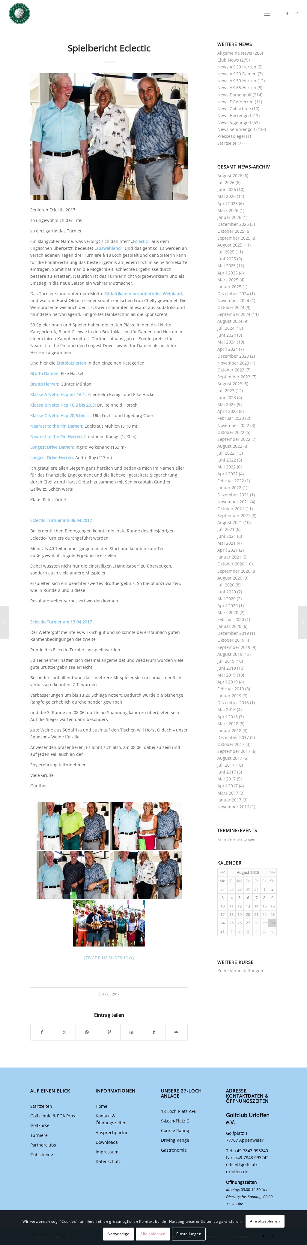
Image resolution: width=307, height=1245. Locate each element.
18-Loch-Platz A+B (179, 1111)
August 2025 (229, 245)
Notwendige (119, 1233)
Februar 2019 (230, 689)
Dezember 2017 (233, 737)
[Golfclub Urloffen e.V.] (19, 13)
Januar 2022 (229, 487)
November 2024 (233, 300)
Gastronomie (174, 1150)
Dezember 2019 (233, 633)
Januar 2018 (229, 730)
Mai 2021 (226, 543)
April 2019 (227, 682)
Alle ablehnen (152, 1233)
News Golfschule (234, 108)
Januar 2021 (229, 557)
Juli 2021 (225, 529)
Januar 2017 (229, 800)
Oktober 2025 (230, 231)
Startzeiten (41, 1106)
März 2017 (227, 793)
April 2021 (227, 550)
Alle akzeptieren (265, 1221)
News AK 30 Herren (236, 67)
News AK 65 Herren (236, 87)
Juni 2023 (226, 397)
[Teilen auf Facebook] (42, 1032)
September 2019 (233, 647)
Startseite (227, 143)
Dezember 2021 (233, 495)
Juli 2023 (225, 390)
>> (272, 872)
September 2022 (233, 439)
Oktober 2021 (230, 508)
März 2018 (227, 723)
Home (101, 1106)
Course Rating (175, 1130)
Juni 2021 (226, 536)
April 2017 (227, 786)
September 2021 (233, 515)
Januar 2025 (229, 286)
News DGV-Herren (235, 102)
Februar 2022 (230, 480)
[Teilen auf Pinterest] (109, 1032)
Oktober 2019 (230, 640)
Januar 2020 (229, 626)
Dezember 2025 (233, 224)
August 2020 (229, 578)
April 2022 (227, 474)
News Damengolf (234, 95)
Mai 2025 (226, 265)
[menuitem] (267, 13)
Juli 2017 (225, 765)
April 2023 (227, 411)
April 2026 (227, 203)
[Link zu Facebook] (287, 13)
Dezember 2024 (233, 293)
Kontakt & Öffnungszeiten (111, 1119)
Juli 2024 (225, 328)
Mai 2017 (226, 779)
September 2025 (233, 238)
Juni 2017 (226, 772)
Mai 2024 (226, 342)
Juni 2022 (226, 460)
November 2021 (233, 501)
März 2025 (227, 280)
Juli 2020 (225, 585)
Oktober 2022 (230, 432)
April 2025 (227, 273)
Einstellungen (188, 1233)
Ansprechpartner (113, 1132)
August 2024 (229, 321)
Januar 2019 (229, 695)
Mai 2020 (226, 598)
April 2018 (227, 716)
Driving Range (175, 1140)
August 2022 (229, 446)
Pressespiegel (231, 136)
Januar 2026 (229, 217)
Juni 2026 (226, 189)
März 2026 (227, 210)
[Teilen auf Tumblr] (154, 1032)
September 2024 (233, 314)
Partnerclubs (43, 1145)
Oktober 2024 (230, 307)
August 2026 (229, 175)
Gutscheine (41, 1154)
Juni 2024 (226, 335)
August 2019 (229, 654)
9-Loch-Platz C (175, 1121)
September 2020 (233, 571)
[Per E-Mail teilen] (176, 1032)
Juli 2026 (225, 182)
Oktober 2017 (230, 744)
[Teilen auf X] (64, 1032)
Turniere (39, 1135)
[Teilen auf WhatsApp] (87, 1032)
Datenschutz (108, 1161)
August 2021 (229, 522)
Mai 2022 (226, 467)
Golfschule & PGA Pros (52, 1116)
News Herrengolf (234, 115)
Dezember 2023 (233, 356)
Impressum (107, 1152)
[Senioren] (109, 136)
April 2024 (227, 349)
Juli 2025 (225, 252)
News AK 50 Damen (237, 74)
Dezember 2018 (233, 702)
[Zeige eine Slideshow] (109, 957)
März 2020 (227, 612)
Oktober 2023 (230, 370)
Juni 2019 (226, 668)
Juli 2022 (225, 453)
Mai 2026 (226, 196)
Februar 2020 (230, 619)
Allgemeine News (234, 53)
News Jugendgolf (234, 122)
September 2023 (233, 377)
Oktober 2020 (230, 564)
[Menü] (267, 13)
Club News (228, 60)
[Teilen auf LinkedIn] (132, 1032)
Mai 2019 (226, 675)
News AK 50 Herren (236, 80)
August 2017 (229, 758)
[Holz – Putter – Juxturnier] (302, 622)
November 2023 (233, 363)
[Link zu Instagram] (296, 13)
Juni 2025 (226, 259)
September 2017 (233, 751)
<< (222, 872)
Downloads (107, 1142)
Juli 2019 (225, 661)
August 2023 (229, 383)
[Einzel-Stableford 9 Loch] (4, 622)
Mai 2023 (226, 404)
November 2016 (233, 807)
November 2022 (233, 425)
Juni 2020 (226, 592)
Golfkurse (39, 1125)
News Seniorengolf (236, 129)
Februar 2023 (230, 418)
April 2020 (227, 605)
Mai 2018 (226, 709)
